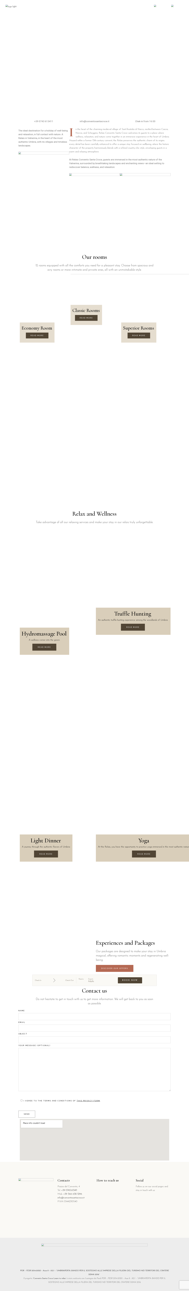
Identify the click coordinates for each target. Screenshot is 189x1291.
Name (21, 1011)
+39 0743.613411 (69, 1190)
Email (21, 1022)
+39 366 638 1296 (72, 1194)
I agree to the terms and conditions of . (62, 1101)
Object (22, 1034)
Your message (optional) (34, 1045)
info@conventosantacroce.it (71, 1198)
